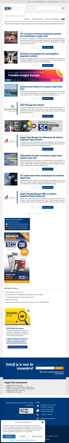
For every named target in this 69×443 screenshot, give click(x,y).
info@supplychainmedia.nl (48, 418)
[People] (17, 316)
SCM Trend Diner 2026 (12, 299)
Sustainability (53, 24)
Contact (63, 1)
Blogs (24, 24)
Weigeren (23, 436)
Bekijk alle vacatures (16, 347)
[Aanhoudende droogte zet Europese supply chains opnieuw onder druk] (10, 159)
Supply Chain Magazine (53, 1)
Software (61, 24)
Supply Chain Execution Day (15, 390)
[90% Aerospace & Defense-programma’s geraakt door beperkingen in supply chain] (10, 37)
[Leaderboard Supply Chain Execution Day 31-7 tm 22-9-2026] (34, 126)
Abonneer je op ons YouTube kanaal (17, 228)
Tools (12, 24)
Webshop (55, 19)
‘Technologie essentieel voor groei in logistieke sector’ (20, 297)
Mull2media (46, 439)
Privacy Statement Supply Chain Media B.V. (26, 440)
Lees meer (47, 47)
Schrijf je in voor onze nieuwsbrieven (18, 226)
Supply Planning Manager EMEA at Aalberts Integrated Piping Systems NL (16, 342)
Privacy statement (48, 436)
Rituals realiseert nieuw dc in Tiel (14, 292)
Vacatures (30, 24)
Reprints (30, 1)
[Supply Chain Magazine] (13, 8)
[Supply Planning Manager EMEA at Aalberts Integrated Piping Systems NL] (10, 197)
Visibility (44, 24)
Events (26, 19)
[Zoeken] (63, 8)
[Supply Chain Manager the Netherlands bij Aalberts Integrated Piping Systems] (10, 140)
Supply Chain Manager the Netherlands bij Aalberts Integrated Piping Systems (17, 339)
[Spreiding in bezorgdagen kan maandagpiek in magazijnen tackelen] (10, 57)
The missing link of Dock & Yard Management (20, 388)
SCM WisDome (37, 19)
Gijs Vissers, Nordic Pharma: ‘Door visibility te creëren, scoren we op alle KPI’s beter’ (27, 302)
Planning (38, 24)
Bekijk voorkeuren (37, 436)
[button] (42, 422)
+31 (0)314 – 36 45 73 (46, 414)
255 (37, 213)
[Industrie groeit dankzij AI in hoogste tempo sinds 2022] (10, 90)
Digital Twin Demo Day (14, 392)
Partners (48, 19)
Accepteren (9, 436)
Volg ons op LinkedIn (13, 222)
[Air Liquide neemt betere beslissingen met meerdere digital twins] (10, 179)
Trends (6, 24)
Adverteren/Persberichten (39, 1)
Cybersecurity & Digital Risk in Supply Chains (19, 387)
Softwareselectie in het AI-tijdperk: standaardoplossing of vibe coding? (24, 294)
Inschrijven (58, 368)
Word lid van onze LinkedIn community (18, 224)
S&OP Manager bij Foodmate (15, 328)
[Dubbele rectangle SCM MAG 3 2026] (16, 257)
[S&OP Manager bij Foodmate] (10, 108)
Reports (18, 24)
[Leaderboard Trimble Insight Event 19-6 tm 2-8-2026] (34, 75)
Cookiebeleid (12, 440)
